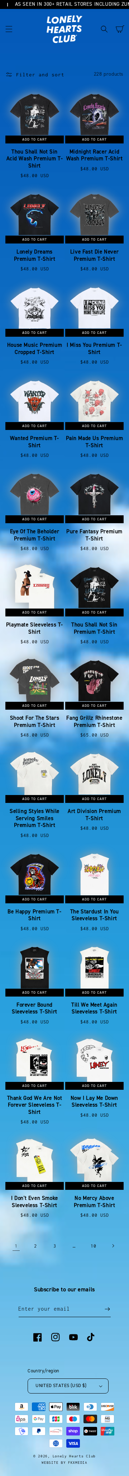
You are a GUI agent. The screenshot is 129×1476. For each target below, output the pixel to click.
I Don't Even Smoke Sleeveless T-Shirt (34, 1202)
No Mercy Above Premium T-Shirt (94, 1202)
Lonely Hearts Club (74, 1456)
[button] (9, 29)
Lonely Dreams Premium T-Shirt (35, 255)
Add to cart (34, 139)
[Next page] (113, 1246)
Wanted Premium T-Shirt (34, 442)
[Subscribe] (107, 1309)
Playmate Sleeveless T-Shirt (34, 628)
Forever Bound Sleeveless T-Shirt (34, 1009)
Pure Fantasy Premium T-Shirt (94, 535)
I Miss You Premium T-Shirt (94, 349)
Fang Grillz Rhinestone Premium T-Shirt (94, 722)
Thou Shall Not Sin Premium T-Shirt (94, 628)
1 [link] (16, 1246)
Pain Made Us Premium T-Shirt (94, 442)
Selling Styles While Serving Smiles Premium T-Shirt (34, 818)
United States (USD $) (60, 1386)
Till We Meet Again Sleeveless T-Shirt (94, 1009)
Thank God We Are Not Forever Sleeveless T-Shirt (34, 1105)
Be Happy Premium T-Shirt (34, 915)
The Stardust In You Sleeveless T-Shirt (94, 915)
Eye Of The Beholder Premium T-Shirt (34, 535)
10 (93, 1246)
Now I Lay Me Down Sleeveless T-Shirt (94, 1102)
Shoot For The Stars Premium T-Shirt (34, 722)
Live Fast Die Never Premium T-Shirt (94, 255)
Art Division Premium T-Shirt (94, 815)
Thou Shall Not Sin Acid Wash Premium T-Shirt (34, 158)
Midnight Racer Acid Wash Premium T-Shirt (94, 155)
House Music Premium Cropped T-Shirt (34, 349)
